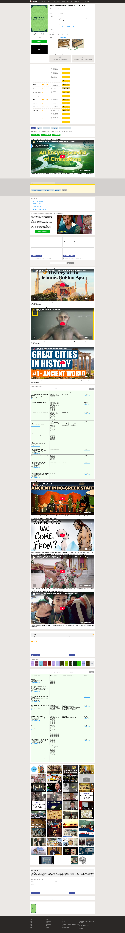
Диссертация (76, 26)
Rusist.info (34, 1)
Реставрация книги (62, 37)
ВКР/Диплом (70, 26)
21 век (68, 1)
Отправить (72, 655)
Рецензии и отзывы (37, 203)
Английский (82, 899)
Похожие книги (36, 204)
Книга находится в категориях (39, 209)
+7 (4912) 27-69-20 (87, 432)
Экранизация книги (39, 54)
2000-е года (48, 924)
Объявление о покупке (38, 200)
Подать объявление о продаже (70, 241)
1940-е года (32, 924)
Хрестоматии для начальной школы (86, 919)
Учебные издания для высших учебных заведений (86, 922)
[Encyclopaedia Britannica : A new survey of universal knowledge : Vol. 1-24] (70, 664)
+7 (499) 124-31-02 (87, 421)
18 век (53, 1)
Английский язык (66, 927)
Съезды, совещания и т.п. (84, 925)
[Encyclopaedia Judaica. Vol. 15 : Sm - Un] (87, 664)
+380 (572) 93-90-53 (87, 403)
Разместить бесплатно (69, 255)
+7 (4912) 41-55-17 (87, 433)
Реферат (60, 26)
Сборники (81, 928)
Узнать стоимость (46, 134)
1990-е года (48, 922)
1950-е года (32, 925)
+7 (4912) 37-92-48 (87, 441)
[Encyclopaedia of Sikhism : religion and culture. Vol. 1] (32, 664)
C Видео (87, 1)
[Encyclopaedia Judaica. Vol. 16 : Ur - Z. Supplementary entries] (83, 664)
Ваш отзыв (33, 639)
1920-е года (32, 921)
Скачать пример (56, 134)
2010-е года (48, 925)
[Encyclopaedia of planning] (75, 664)
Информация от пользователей (40, 208)
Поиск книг (43, 1)
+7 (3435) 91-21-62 (87, 455)
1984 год (34, 899)
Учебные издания (66, 925)
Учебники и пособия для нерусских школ (71, 924)
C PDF (82, 1)
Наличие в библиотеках (38, 201)
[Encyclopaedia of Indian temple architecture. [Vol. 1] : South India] (62, 664)
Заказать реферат (35, 134)
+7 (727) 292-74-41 (87, 412)
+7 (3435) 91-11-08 (87, 449)
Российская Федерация (83, 926)
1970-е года (48, 919)
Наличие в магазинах (37, 206)
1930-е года (32, 922)
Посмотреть (66, 69)
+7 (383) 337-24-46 (87, 462)
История (80, 923)
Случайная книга (75, 1)
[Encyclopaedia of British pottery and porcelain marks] (45, 664)
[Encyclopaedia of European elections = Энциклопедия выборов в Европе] (53, 664)
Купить (39, 41)
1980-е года (50, 899)
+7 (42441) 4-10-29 (87, 473)
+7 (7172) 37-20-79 (87, 394)
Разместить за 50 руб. (36, 255)
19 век (58, 1)
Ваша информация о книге (37, 879)
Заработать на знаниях (65, 128)
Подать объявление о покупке (38, 241)
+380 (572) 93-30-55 (87, 402)
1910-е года (32, 919)
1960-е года (32, 927)
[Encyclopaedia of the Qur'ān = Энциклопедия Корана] (66, 664)
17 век (49, 1)
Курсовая (64, 26)
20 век (63, 1)
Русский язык (65, 922)
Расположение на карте (35, 398)
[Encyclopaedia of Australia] (36, 664)
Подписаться (70, 263)
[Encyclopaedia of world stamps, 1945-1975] (49, 664)
